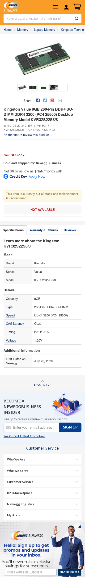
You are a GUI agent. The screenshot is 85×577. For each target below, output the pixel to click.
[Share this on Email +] (60, 100)
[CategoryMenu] (55, 7)
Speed (10, 315)
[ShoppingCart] (77, 7)
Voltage (11, 340)
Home (8, 29)
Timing (10, 331)
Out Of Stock (14, 155)
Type (9, 307)
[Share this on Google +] (52, 100)
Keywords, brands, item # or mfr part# (34, 18)
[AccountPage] (66, 7)
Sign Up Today (69, 572)
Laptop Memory (44, 29)
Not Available (42, 209)
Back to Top (42, 384)
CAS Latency (15, 323)
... (63, 87)
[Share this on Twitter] (45, 100)
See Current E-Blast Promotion (24, 436)
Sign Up (70, 427)
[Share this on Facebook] (38, 100)
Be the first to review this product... (28, 134)
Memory (22, 29)
